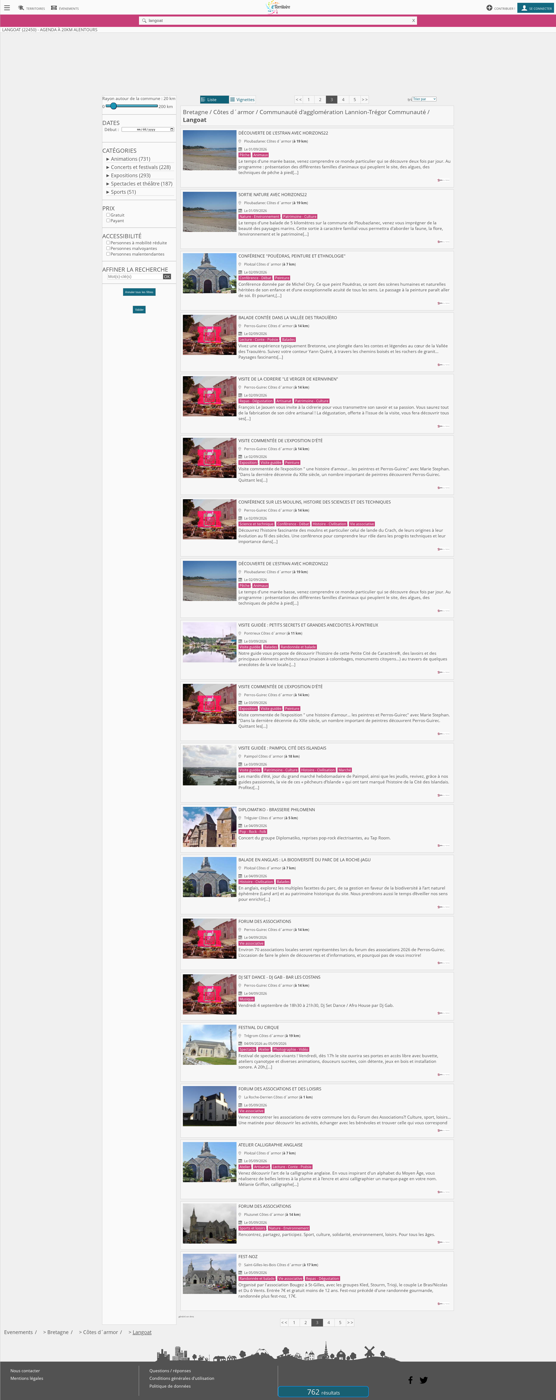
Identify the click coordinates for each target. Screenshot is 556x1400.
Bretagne (195, 112)
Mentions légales (26, 1378)
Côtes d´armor (233, 112)
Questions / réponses (170, 1371)
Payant (117, 220)
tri (410, 99)
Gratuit (117, 215)
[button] (139, 294)
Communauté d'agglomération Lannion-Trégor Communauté (343, 112)
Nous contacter (25, 1371)
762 (323, 1392)
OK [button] (167, 276)
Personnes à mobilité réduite (139, 243)
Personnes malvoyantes (134, 248)
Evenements (18, 1332)
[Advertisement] (278, 63)
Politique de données (170, 1386)
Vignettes (242, 99)
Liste (209, 99)
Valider (139, 309)
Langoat (142, 1332)
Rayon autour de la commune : (132, 98)
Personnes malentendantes (137, 254)
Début (110, 129)
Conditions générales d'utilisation (181, 1378)
